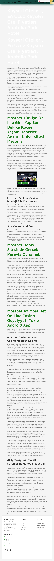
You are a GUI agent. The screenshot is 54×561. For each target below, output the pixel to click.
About (8, 2)
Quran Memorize (35, 2)
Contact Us (23, 529)
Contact (42, 2)
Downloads (25, 2)
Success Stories (19, 2)
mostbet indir (34, 74)
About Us (22, 523)
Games (47, 2)
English (42, 1)
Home (3, 2)
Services (14, 2)
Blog (31, 2)
